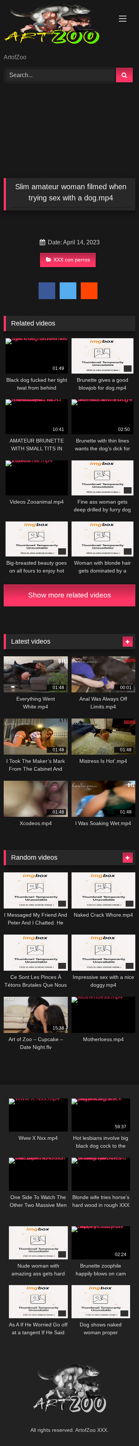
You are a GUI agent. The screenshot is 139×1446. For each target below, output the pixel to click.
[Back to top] (116, 1424)
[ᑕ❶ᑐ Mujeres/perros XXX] (57, 27)
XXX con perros (71, 260)
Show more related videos (69, 595)
